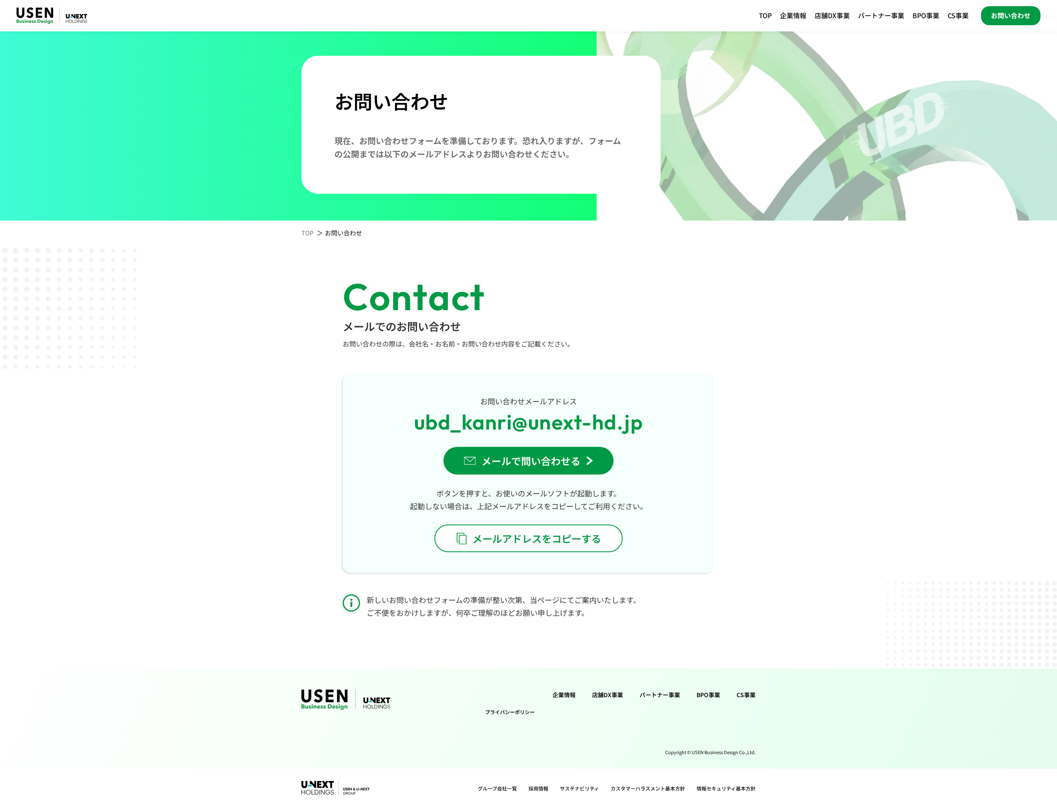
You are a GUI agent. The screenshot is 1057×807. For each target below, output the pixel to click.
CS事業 (958, 15)
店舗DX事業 (832, 15)
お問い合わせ (1011, 15)
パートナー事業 (881, 15)
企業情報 (793, 15)
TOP (765, 15)
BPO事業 (925, 15)
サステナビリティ (579, 788)
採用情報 (538, 788)
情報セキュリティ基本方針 (726, 788)
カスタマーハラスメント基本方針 (648, 788)
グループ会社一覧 (497, 788)
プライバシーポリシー (510, 711)
